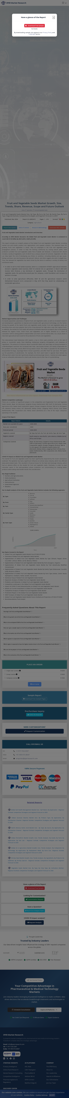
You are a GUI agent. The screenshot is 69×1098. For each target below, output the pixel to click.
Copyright (32, 34)
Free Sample (36, 26)
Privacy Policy (47, 32)
